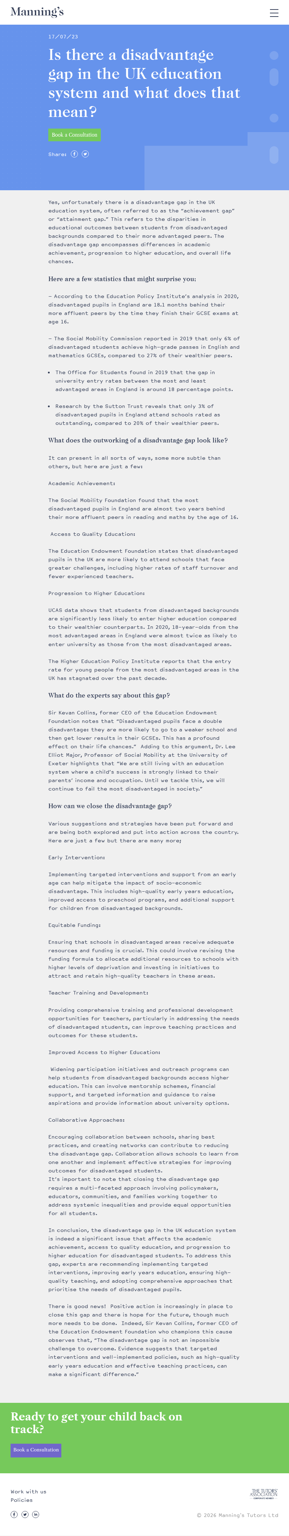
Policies (22, 1500)
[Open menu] (274, 12)
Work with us (29, 1491)
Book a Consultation (74, 135)
